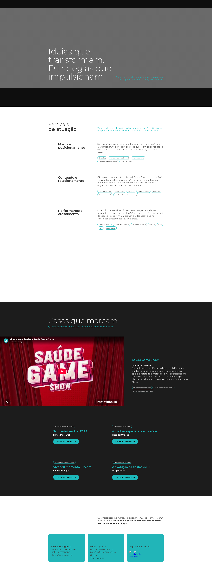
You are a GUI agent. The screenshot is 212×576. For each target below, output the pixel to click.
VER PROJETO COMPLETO (66, 441)
